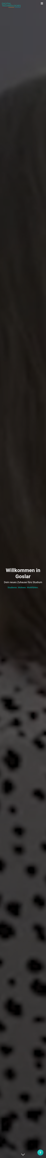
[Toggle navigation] (41, 3)
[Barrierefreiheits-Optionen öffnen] (40, 1152)
